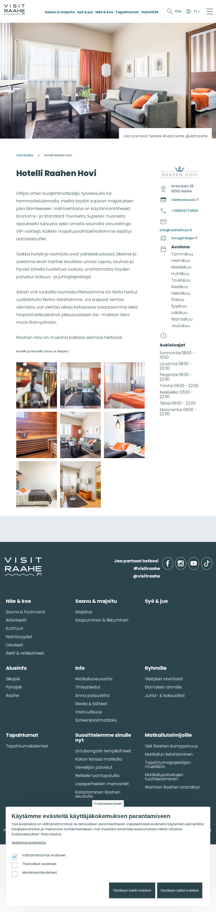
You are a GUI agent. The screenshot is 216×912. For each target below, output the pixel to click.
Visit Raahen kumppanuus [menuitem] (171, 746)
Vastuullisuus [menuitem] (88, 712)
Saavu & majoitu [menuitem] (96, 601)
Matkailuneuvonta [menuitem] (93, 679)
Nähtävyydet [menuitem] (19, 637)
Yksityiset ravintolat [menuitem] (164, 679)
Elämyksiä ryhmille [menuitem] (163, 687)
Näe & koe (104, 12)
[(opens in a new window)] (36, 385)
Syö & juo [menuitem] (156, 601)
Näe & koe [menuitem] (18, 601)
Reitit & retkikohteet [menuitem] (25, 653)
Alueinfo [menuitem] (16, 668)
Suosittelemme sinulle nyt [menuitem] (103, 737)
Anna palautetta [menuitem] (92, 695)
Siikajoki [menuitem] (13, 679)
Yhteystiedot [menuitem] (87, 687)
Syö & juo (85, 12)
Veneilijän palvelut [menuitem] (93, 767)
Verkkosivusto (183, 199)
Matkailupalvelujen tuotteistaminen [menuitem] (164, 777)
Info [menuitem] (80, 668)
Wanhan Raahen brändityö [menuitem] (172, 787)
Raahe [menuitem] (12, 695)
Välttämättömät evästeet (44, 855)
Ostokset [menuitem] (14, 645)
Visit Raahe (24, 155)
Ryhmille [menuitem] (156, 668)
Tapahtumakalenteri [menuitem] (27, 746)
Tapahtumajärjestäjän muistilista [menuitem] (168, 764)
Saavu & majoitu (60, 12)
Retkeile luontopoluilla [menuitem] (97, 775)
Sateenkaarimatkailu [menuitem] (96, 720)
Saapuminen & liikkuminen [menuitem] (101, 620)
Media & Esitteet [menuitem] (91, 704)
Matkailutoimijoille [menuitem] (168, 735)
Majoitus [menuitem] (83, 612)
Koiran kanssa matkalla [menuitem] (98, 759)
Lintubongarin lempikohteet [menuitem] (103, 751)
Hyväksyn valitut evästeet (180, 890)
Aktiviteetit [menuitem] (16, 620)
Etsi (178, 11)
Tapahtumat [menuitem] (22, 735)
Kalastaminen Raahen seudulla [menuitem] (97, 794)
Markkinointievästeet (39, 872)
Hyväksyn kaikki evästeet (132, 890)
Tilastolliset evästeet (39, 863)
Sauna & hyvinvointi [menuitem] (25, 612)
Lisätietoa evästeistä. (29, 842)
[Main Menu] (209, 11)
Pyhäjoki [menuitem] (14, 687)
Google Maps (182, 238)
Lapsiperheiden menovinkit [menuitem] (102, 784)
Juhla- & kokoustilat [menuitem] (165, 695)
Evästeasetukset (108, 803)
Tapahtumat (127, 12)
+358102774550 (184, 210)
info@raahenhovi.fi (176, 230)
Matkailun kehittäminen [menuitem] (169, 754)
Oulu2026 (149, 12)
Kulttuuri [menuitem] (14, 628)
